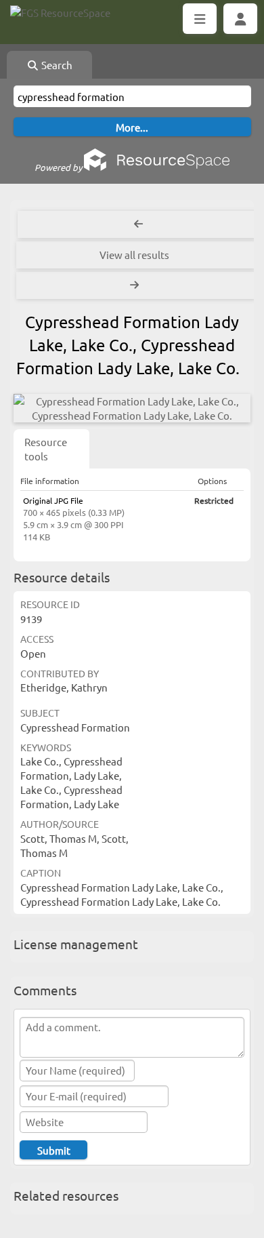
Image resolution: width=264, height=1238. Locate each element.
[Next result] (135, 285)
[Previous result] (138, 224)
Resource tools (45, 448)
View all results (134, 254)
